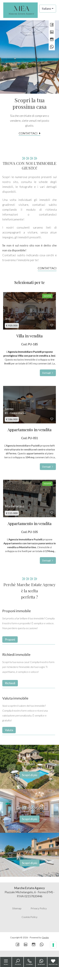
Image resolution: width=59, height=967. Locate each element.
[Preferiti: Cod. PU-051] (51, 419)
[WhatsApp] (51, 47)
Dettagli (46, 372)
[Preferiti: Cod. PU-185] (51, 325)
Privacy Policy (39, 908)
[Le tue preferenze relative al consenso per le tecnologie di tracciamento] (53, 945)
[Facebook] (51, 25)
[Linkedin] (51, 32)
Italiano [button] (46, 8)
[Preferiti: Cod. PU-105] (51, 512)
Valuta (9, 730)
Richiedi (10, 683)
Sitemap (16, 908)
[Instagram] (51, 39)
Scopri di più (29, 775)
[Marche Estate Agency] (20, 10)
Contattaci (28, 133)
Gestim (45, 937)
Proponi (10, 639)
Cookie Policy (29, 916)
